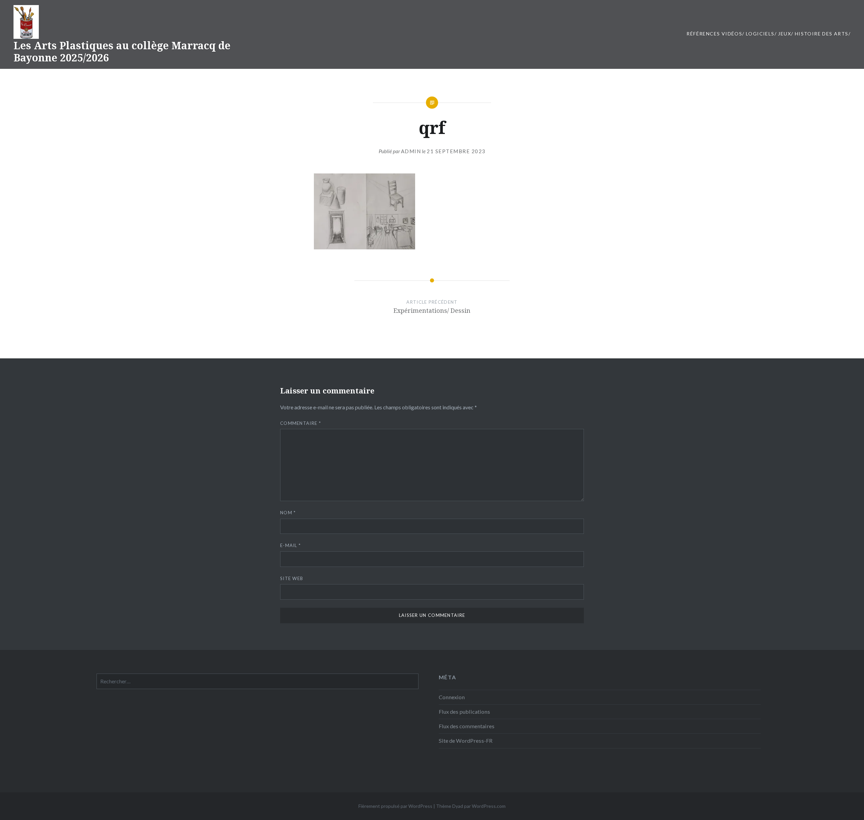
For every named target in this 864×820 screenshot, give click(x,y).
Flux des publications (464, 711)
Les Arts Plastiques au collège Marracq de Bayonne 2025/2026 (122, 51)
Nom (288, 512)
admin (411, 151)
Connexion (452, 697)
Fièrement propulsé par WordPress (395, 806)
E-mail (290, 545)
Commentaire (300, 423)
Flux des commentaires (466, 726)
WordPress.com (489, 806)
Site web (291, 578)
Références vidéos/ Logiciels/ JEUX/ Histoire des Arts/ (768, 33)
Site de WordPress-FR (465, 740)
